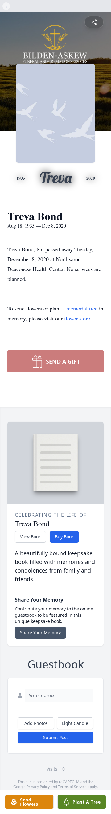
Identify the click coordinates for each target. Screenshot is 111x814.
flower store (77, 318)
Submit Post (55, 737)
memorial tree (81, 308)
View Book (30, 537)
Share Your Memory (40, 632)
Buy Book (64, 537)
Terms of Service (72, 786)
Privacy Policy (38, 786)
